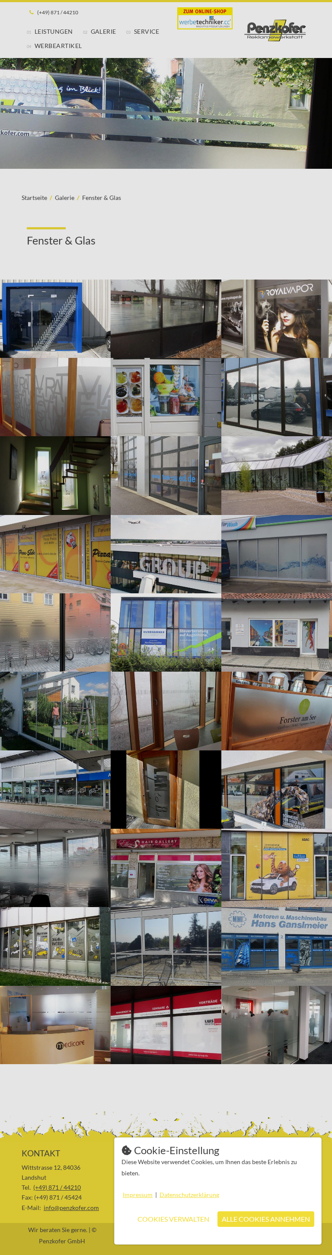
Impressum (138, 1194)
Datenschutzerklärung (189, 1194)
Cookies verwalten (173, 1219)
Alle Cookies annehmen (266, 1219)
